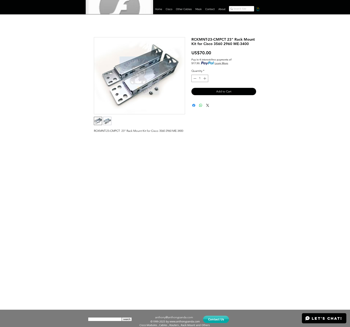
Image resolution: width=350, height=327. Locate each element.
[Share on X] (207, 105)
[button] (169, 9)
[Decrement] (194, 78)
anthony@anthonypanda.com (174, 317)
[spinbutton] (200, 78)
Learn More (221, 63)
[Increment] (205, 78)
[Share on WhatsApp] (201, 105)
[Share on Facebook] (194, 105)
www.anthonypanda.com (185, 321)
